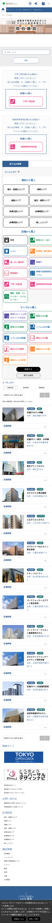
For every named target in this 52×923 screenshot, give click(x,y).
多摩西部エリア (15, 220)
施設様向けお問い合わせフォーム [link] (15, 803)
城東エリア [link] (7, 821)
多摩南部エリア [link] (9, 836)
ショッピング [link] (8, 857)
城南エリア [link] (7, 824)
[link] (43, 3)
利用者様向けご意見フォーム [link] (38, 9)
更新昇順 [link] (10, 387)
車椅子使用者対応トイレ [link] (12, 861)
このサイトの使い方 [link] (18, 9)
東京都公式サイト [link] (10, 785)
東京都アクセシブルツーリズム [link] (14, 793)
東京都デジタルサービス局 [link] (13, 789)
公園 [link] (5, 876)
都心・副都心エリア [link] (10, 817)
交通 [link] (5, 872)
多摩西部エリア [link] (9, 839)
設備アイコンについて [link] (10, 9)
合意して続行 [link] (34, 919)
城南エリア (15, 198)
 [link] (47, 395)
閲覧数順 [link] (42, 387)
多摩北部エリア (15, 209)
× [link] (50, 902)
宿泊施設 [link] (7, 853)
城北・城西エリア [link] (10, 828)
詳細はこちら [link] (19, 919)
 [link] (42, 395)
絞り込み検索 (15, 164)
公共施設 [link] (7, 879)
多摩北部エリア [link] (9, 832)
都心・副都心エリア (15, 187)
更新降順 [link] (26, 387)
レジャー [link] (7, 865)
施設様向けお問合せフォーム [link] (27, 9)
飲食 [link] (5, 868)
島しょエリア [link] (8, 843)
